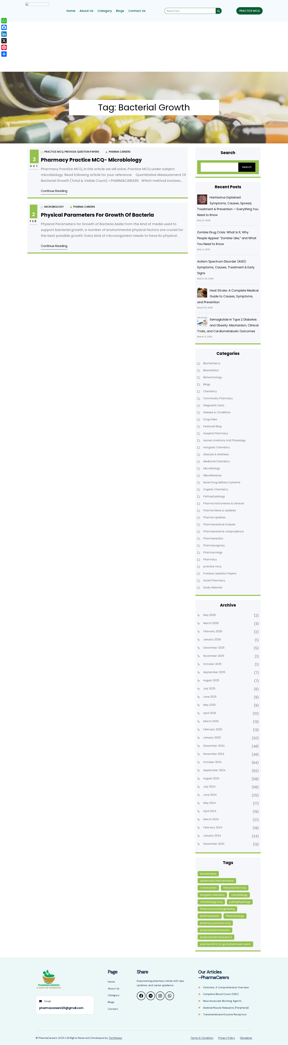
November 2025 (213, 656)
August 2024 (211, 778)
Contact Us (137, 11)
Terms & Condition (201, 1038)
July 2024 (209, 787)
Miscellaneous (212, 475)
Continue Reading (54, 191)
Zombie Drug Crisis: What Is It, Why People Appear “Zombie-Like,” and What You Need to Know (226, 238)
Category (105, 11)
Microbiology (54, 206)
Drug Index (210, 419)
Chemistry (210, 391)
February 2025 (212, 729)
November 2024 (213, 754)
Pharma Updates (214, 517)
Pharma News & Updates (219, 510)
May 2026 (209, 615)
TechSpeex (115, 1038)
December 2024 (214, 746)
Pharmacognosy (214, 545)
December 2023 (213, 844)
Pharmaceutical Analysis (219, 524)
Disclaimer (246, 1038)
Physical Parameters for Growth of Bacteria (97, 215)
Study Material (212, 587)
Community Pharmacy (218, 398)
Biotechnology (212, 377)
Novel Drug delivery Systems (221, 482)
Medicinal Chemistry (216, 461)
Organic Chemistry (215, 489)
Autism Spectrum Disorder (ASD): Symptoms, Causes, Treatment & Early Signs (225, 267)
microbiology (239, 895)
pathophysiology (239, 902)
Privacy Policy (226, 1038)
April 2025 (209, 713)
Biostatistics (211, 370)
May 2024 (209, 803)
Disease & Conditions (216, 412)
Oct (34, 166)
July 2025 (209, 688)
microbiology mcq (211, 902)
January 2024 (212, 836)
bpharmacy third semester (217, 880)
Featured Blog (212, 426)
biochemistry (208, 873)
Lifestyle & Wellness (216, 454)
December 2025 (213, 648)
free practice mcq (234, 887)
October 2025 (212, 664)
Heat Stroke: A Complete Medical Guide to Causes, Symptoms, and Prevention (227, 296)
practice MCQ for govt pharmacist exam (225, 944)
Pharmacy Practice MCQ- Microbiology (91, 160)
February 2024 (212, 827)
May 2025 (209, 705)
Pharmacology (212, 552)
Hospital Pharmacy (215, 433)
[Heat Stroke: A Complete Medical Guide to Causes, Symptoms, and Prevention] (202, 293)
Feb (33, 221)
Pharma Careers (119, 151)
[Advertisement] (144, 46)
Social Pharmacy (214, 580)
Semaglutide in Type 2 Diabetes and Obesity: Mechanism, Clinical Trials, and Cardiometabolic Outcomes (227, 325)
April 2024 (209, 811)
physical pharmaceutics (215, 930)
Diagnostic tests (213, 405)
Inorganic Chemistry (216, 447)
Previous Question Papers (81, 151)
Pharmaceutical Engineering (217, 909)
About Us (86, 11)
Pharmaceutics (213, 538)
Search (247, 167)
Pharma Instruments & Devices (223, 503)
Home (70, 11)
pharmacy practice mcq (215, 923)
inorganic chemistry (212, 895)
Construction (208, 887)
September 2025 (214, 672)
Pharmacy (210, 559)
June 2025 (209, 697)
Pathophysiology (214, 496)
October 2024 (212, 762)
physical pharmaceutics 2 (216, 937)
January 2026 (212, 639)
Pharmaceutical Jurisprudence (223, 531)
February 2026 (212, 631)
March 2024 (211, 819)
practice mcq (53, 151)
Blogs (120, 11)
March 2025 (211, 721)
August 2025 (211, 680)
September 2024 (214, 770)
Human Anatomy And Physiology (224, 440)
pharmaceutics (209, 916)
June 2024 (210, 795)
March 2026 (211, 623)
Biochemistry (211, 363)
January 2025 (212, 737)
